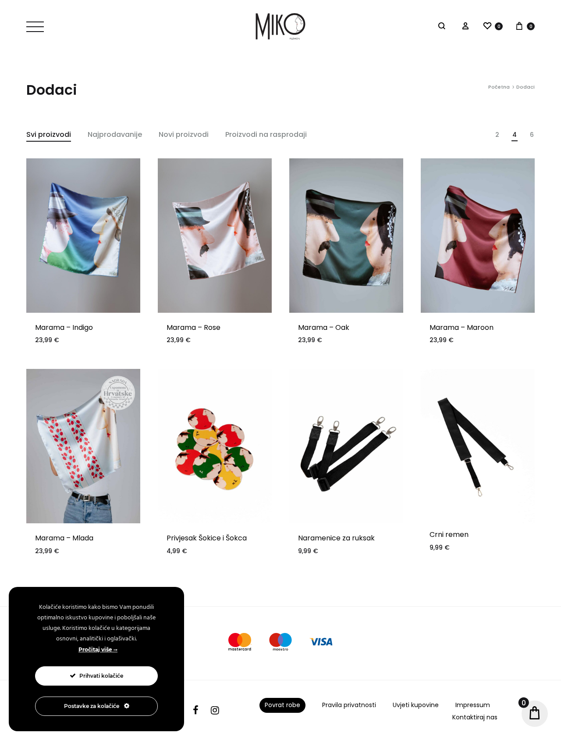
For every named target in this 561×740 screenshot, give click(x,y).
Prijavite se (346, 420)
